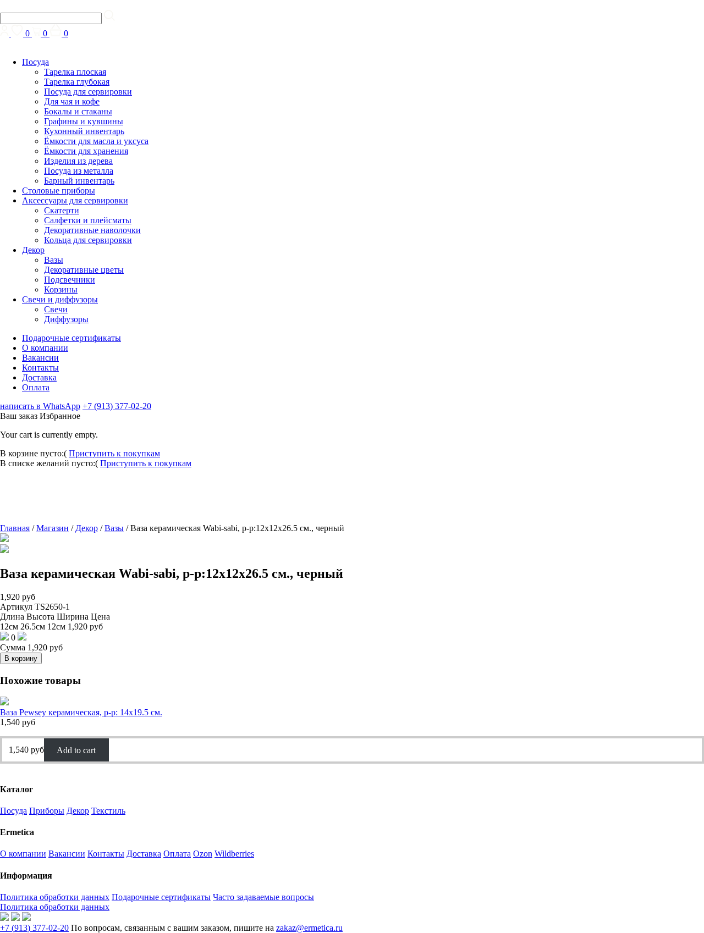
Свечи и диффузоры (60, 299)
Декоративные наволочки (92, 230)
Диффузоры (66, 319)
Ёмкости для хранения (86, 151)
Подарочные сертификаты (71, 338)
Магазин (52, 528)
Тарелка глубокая (76, 81)
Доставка (39, 377)
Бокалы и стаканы (78, 111)
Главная (15, 528)
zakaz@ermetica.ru (309, 927)
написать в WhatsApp (40, 406)
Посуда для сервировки (88, 91)
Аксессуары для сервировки (75, 200)
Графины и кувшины (83, 121)
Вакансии (40, 357)
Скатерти (61, 210)
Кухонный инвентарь (84, 131)
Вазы (53, 259)
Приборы (46, 810)
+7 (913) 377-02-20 (116, 406)
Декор (33, 250)
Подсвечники (69, 279)
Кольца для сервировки (88, 240)
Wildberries (234, 853)
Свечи (56, 309)
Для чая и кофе (72, 101)
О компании (45, 347)
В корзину (20, 658)
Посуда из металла (78, 170)
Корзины (61, 289)
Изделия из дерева (78, 160)
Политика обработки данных (54, 897)
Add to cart (76, 749)
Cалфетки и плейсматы (87, 220)
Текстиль (108, 810)
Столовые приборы (58, 190)
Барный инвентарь (79, 180)
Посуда (35, 62)
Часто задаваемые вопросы (263, 897)
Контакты (40, 367)
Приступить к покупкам (114, 453)
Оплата (36, 387)
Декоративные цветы (84, 269)
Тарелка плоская (75, 71)
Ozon (202, 853)
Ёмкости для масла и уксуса (96, 141)
